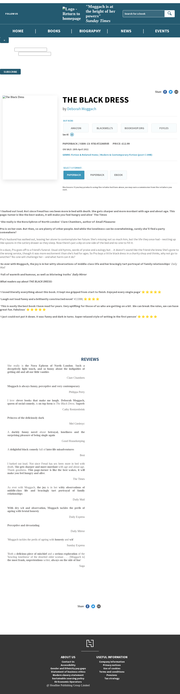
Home (18, 31)
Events (162, 31)
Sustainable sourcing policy (68, 678)
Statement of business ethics (68, 671)
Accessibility (68, 665)
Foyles (164, 128)
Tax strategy (111, 678)
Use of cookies (111, 668)
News (126, 31)
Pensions (112, 675)
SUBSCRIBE (10, 71)
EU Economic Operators (68, 681)
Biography (90, 31)
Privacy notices (112, 665)
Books (54, 31)
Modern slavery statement (68, 675)
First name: (7, 49)
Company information (112, 661)
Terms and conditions (111, 671)
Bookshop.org (134, 128)
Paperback (97, 175)
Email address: (9, 53)
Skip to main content (11, 1)
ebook (118, 175)
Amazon (76, 128)
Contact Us (68, 661)
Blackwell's (105, 128)
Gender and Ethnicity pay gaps (68, 668)
